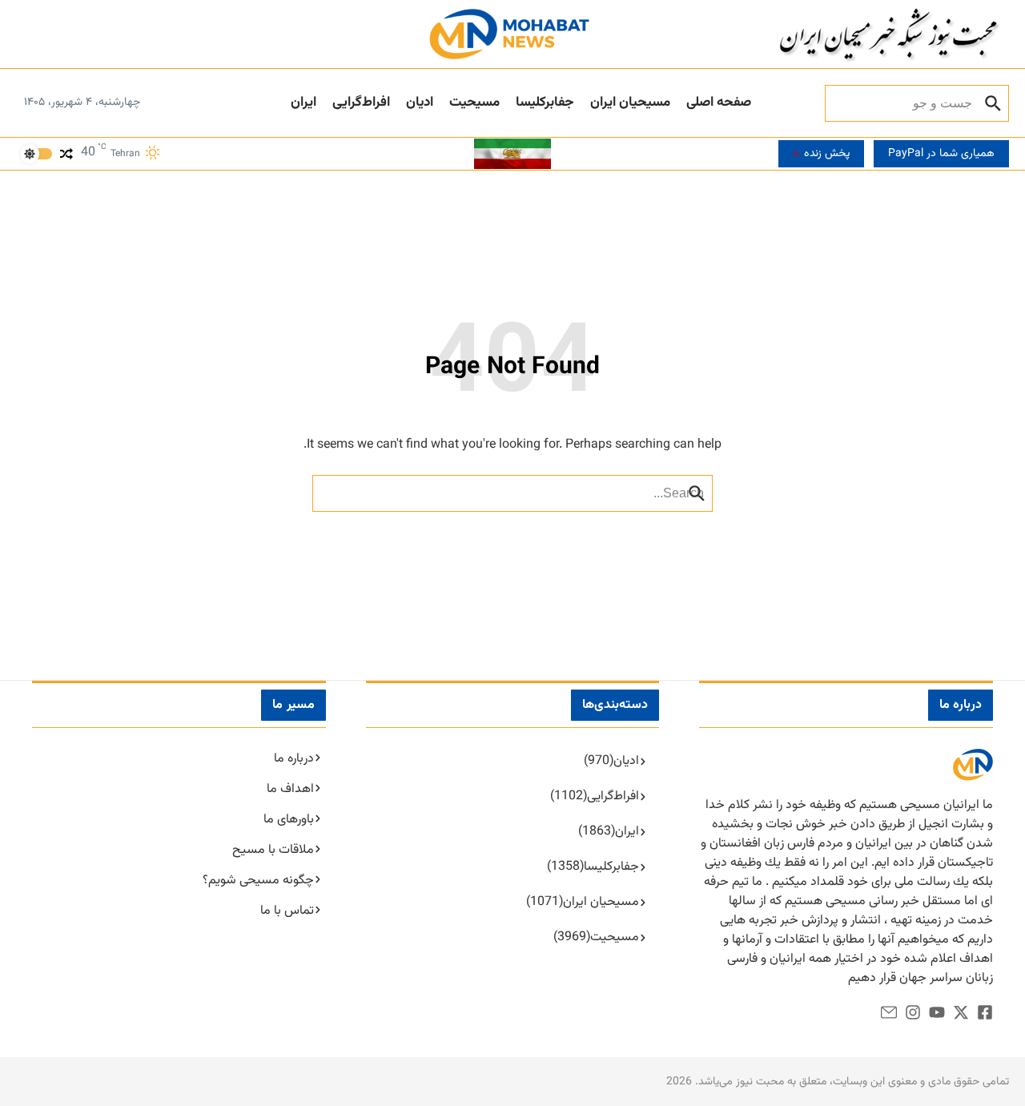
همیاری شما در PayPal (941, 154)
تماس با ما (287, 911)
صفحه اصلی (718, 102)
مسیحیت (474, 102)
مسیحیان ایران (630, 102)
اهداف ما (290, 789)
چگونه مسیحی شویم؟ (258, 881)
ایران (303, 102)
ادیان (419, 102)
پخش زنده (827, 154)
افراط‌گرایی (361, 102)
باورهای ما (288, 820)
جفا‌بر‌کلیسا (545, 102)
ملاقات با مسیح (273, 850)
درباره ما (294, 759)
